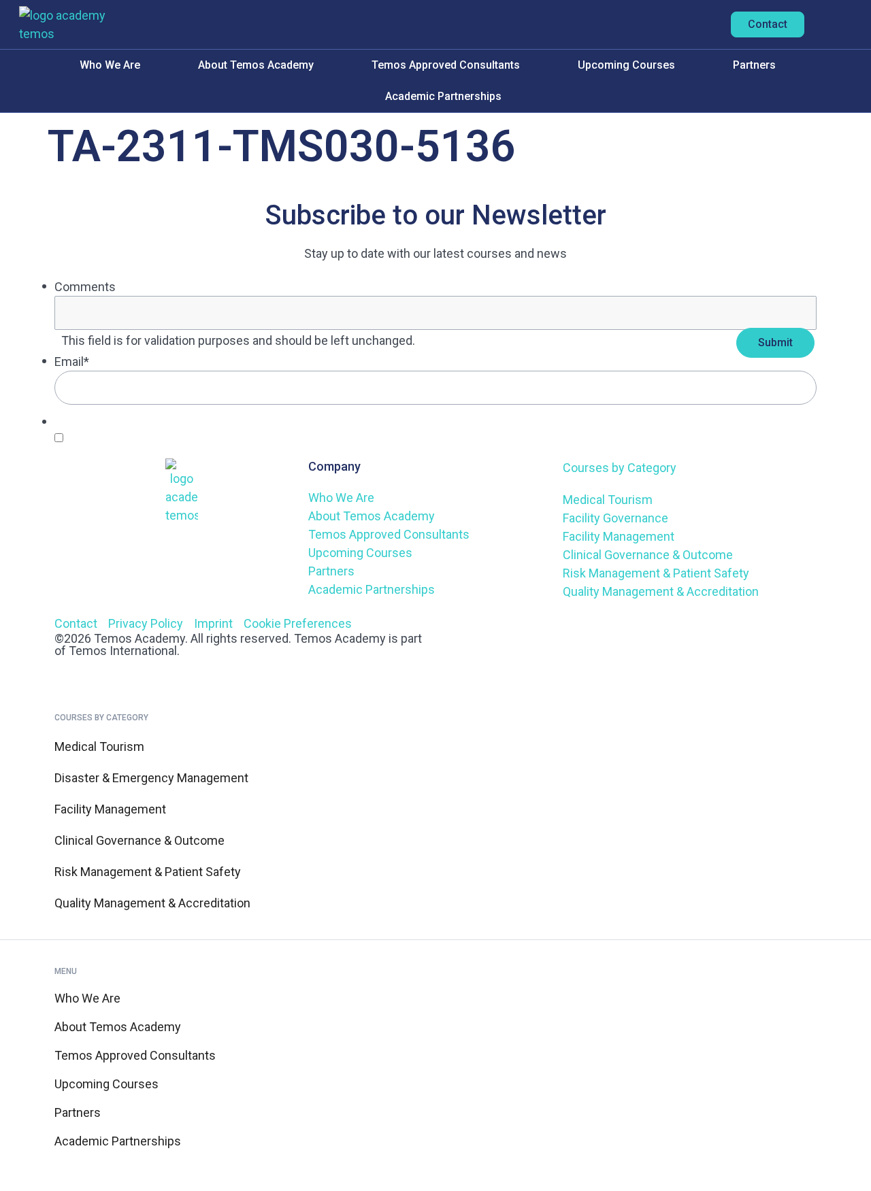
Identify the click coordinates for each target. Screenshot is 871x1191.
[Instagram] (533, 631)
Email (71, 361)
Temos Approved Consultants (446, 64)
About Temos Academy (256, 64)
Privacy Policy (364, 437)
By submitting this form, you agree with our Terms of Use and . (234, 437)
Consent (87, 421)
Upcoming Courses (626, 64)
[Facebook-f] (496, 631)
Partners (754, 64)
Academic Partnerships (443, 96)
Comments (85, 287)
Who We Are (110, 64)
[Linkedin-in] (459, 631)
